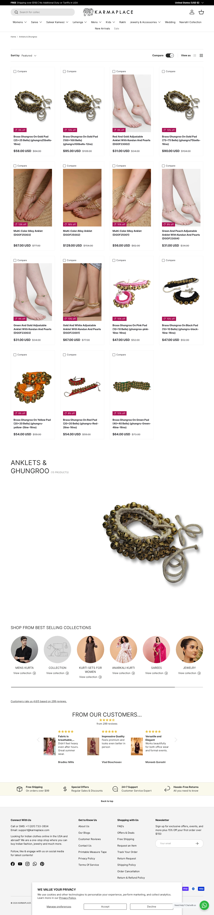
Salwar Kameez (55, 22)
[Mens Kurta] (24, 649)
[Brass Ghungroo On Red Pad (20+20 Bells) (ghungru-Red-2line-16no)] (82, 386)
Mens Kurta (24, 667)
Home (13, 37)
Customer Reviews (89, 839)
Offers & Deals (125, 832)
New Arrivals (102, 28)
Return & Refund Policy (131, 877)
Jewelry (189, 667)
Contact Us (84, 845)
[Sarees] (156, 649)
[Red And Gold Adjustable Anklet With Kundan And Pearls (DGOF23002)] (132, 103)
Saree (34, 22)
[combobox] (43, 12)
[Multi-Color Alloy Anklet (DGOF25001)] (132, 197)
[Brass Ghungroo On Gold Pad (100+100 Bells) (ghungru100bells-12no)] (82, 103)
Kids (108, 22)
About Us (83, 826)
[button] (39, 739)
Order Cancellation (128, 871)
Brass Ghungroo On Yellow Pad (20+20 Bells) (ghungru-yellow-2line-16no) (32, 423)
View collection (55, 673)
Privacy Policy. (67, 897)
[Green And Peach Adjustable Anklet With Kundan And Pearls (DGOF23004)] (181, 197)
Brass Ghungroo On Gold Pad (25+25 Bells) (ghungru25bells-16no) (33, 140)
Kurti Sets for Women (90, 669)
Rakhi (122, 22)
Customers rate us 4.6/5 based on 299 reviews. (39, 701)
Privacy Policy (86, 858)
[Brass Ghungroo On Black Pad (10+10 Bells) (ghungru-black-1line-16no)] (181, 292)
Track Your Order (127, 852)
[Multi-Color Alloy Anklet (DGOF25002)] (82, 197)
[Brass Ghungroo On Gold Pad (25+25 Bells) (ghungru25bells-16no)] (33, 103)
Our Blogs (84, 832)
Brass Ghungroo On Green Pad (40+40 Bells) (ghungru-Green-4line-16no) (132, 423)
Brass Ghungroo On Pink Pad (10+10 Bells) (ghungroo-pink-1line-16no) (131, 329)
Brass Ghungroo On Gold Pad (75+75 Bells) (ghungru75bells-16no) (181, 140)
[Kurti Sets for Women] (90, 649)
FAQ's (120, 826)
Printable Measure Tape (92, 852)
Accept (105, 906)
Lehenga (78, 22)
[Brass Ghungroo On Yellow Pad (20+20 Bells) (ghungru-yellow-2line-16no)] (33, 386)
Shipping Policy (126, 864)
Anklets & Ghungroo (28, 37)
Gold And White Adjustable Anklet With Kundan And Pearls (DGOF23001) (82, 329)
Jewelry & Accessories (143, 22)
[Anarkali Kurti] (123, 649)
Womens (18, 22)
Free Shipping (125, 839)
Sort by (15, 55)
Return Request (126, 858)
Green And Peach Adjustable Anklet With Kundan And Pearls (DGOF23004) (181, 234)
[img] (107, 720)
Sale (116, 28)
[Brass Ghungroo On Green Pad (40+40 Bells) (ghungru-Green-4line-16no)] (132, 386)
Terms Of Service (88, 864)
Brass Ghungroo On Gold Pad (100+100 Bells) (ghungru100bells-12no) (80, 140)
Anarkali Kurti (123, 667)
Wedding (170, 22)
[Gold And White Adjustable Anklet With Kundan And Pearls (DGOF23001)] (82, 292)
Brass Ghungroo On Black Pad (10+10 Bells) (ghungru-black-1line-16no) (180, 329)
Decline (151, 906)
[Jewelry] (189, 649)
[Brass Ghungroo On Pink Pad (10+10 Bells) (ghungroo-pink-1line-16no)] (132, 292)
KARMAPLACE (24, 903)
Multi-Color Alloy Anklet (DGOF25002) (77, 232)
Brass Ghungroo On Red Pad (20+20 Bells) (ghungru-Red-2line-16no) (80, 423)
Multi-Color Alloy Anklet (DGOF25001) (127, 232)
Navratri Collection (190, 22)
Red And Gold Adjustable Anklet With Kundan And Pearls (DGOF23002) (131, 140)
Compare (158, 55)
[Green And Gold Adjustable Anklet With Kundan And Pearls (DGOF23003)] (33, 292)
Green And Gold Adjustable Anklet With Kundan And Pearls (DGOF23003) (32, 329)
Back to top (107, 801)
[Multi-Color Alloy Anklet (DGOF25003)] (33, 197)
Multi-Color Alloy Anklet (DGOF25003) (28, 232)
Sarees (156, 667)
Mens (94, 22)
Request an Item (127, 845)
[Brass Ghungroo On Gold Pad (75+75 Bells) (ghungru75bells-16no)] (181, 103)
